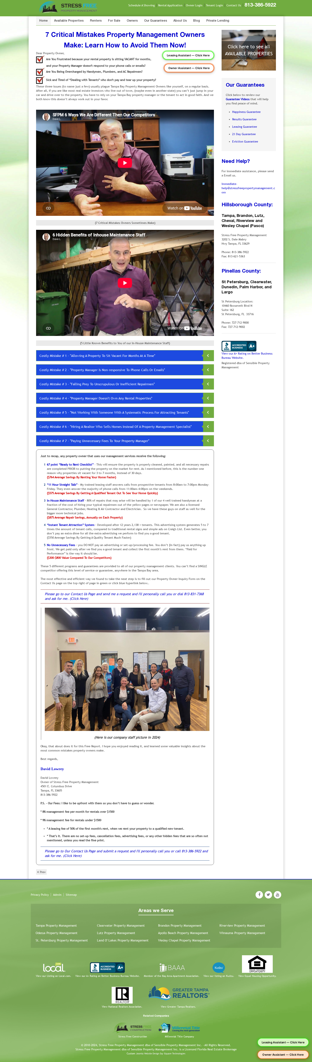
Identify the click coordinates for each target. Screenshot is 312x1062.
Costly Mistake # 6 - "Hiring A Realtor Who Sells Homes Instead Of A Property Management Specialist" (115, 427)
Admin (57, 894)
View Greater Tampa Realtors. (178, 1006)
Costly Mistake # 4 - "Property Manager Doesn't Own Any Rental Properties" (95, 398)
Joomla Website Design (147, 1053)
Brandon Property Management (180, 925)
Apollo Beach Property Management (183, 933)
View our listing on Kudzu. (219, 976)
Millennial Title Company (179, 1036)
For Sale (114, 20)
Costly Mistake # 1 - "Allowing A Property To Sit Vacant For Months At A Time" (97, 356)
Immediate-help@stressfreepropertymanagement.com (248, 188)
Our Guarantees (155, 20)
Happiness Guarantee (246, 112)
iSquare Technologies (174, 1053)
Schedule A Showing (141, 5)
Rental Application (170, 5)
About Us (180, 20)
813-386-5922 (260, 5)
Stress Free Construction (132, 1036)
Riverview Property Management (242, 925)
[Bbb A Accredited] (239, 346)
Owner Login (194, 5)
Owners (132, 20)
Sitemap (71, 894)
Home (43, 20)
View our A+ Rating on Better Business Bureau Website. (107, 976)
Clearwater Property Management (121, 925)
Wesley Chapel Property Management (184, 940)
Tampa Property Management (56, 925)
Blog (196, 20)
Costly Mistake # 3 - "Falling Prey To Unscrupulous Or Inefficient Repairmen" (97, 384)
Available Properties (69, 20)
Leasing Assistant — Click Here (188, 55)
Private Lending (217, 20)
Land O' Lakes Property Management (123, 940)
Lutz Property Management (116, 933)
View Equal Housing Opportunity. (257, 976)
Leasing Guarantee (244, 126)
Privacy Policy (40, 894)
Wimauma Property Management (242, 933)
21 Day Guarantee (244, 134)
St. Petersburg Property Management (62, 940)
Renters (96, 20)
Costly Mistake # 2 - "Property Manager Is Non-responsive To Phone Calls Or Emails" (102, 370)
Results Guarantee (244, 119)
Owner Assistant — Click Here (189, 68)
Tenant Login (214, 5)
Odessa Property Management (56, 933)
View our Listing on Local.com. (53, 976)
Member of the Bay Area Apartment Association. (171, 976)
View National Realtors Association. (122, 1006)
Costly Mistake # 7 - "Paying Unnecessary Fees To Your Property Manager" (94, 441)
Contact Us (233, 5)
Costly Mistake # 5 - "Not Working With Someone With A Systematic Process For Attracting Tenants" (114, 412)
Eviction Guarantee (245, 141)
